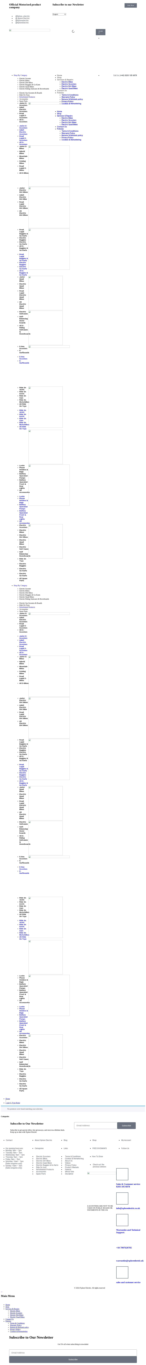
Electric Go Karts (23, 243)
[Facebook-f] (125, 1156)
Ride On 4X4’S (22, 389)
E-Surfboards (24, 352)
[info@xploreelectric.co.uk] (122, 1198)
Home (59, 75)
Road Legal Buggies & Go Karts (23, 233)
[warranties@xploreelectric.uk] (119, 1254)
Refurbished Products (27, 97)
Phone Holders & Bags (23, 470)
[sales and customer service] (122, 1272)
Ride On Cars (22, 397)
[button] (22, 124)
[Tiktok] (131, 1156)
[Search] (71, 31)
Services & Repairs (65, 80)
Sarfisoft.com (122, 1288)
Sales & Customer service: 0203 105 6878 (128, 1185)
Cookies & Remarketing (71, 104)
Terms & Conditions (70, 95)
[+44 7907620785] (119, 1241)
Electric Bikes (67, 82)
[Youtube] (119, 1162)
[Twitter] (137, 1156)
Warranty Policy (68, 97)
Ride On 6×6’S (22, 393)
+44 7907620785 (124, 1247)
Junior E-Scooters (23, 104)
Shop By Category (20, 585)
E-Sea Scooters (23, 347)
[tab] (34, 78)
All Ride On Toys (22, 405)
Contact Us (62, 90)
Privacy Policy (67, 101)
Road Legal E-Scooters (23, 115)
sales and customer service (128, 1282)
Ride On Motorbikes (24, 401)
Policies (60, 93)
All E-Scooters (23, 121)
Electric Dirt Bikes (69, 86)
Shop (59, 77)
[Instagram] (119, 1156)
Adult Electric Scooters (23, 109)
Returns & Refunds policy (72, 99)
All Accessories (24, 491)
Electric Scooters (69, 84)
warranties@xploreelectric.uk (130, 1260)
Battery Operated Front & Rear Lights (23, 484)
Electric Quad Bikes (70, 88)
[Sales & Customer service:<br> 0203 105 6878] (122, 1174)
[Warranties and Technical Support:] (122, 1220)
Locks (22, 466)
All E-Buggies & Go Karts (23, 248)
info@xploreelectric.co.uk (128, 1208)
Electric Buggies (22, 239)
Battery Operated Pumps (23, 476)
